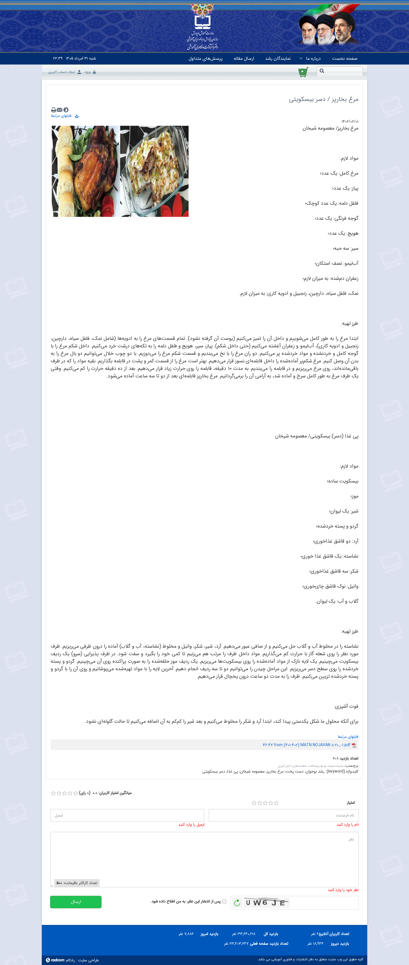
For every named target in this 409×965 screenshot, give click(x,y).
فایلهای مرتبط (63, 116)
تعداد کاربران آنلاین (337, 934)
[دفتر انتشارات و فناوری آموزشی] (203, 32)
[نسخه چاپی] (53, 110)
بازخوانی (237, 901)
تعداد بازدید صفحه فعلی (270, 944)
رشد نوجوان (324, 766)
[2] (259, 803)
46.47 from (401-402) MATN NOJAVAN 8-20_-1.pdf (307, 745)
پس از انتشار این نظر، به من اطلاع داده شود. (186, 901)
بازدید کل (271, 934)
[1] (254, 803)
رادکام (70, 960)
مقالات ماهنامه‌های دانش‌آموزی (297, 766)
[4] (270, 803)
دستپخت (338, 766)
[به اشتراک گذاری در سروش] (65, 110)
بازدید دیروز (340, 944)
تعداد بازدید (349, 758)
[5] (276, 803)
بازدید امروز (209, 934)
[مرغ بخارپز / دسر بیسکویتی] (120, 171)
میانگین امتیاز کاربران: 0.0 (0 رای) (105, 793)
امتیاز (351, 803)
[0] (53, 793)
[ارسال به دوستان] (59, 110)
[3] (265, 803)
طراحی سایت (88, 960)
